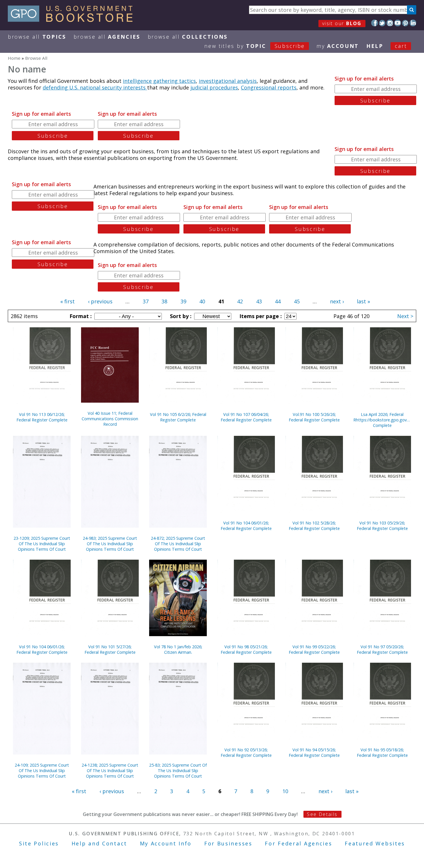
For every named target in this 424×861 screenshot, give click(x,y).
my (337, 45)
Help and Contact (99, 843)
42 (240, 301)
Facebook (374, 23)
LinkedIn (413, 23)
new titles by (254, 45)
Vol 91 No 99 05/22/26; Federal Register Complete (314, 649)
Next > (405, 316)
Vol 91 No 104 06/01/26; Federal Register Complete (246, 525)
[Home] (73, 19)
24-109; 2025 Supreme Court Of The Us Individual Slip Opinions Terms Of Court (42, 770)
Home (14, 58)
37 (146, 301)
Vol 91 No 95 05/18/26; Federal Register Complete (382, 752)
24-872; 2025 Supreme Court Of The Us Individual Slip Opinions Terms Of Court (178, 543)
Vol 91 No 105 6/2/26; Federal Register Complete (178, 417)
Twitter (382, 23)
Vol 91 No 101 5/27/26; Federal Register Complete (110, 649)
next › (337, 301)
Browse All (37, 36)
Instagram (390, 23)
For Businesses (228, 843)
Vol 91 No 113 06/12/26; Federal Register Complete (41, 417)
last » (363, 301)
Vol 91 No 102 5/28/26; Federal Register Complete (314, 525)
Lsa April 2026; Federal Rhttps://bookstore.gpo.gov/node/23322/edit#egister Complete (382, 420)
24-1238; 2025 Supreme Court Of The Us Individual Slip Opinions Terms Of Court (110, 770)
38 (164, 301)
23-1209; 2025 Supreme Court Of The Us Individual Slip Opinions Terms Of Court (42, 543)
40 (202, 301)
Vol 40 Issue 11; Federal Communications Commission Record (110, 418)
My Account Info (166, 843)
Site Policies (39, 843)
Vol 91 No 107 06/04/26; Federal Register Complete (246, 417)
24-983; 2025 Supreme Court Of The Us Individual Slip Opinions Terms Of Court (110, 543)
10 (285, 791)
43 (259, 301)
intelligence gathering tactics (159, 80)
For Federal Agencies (298, 843)
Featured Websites (375, 843)
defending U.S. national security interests (95, 87)
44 (278, 301)
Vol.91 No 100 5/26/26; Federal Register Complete (314, 417)
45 (297, 301)
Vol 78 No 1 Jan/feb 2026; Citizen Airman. (178, 649)
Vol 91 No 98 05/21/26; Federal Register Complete (246, 649)
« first (67, 301)
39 (183, 301)
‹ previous (100, 301)
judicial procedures (214, 87)
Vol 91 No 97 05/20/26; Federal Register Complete (382, 649)
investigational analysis (228, 80)
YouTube (397, 23)
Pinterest (405, 23)
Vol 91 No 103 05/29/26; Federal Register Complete (382, 525)
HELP (374, 45)
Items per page (259, 316)
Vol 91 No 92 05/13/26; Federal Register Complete (246, 752)
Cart (401, 45)
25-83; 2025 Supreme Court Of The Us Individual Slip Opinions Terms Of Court (178, 770)
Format (80, 316)
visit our (342, 23)
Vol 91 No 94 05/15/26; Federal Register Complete (314, 752)
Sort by (180, 316)
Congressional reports (269, 87)
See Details (322, 814)
